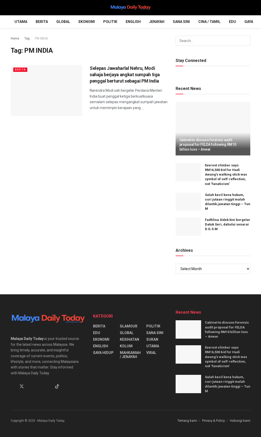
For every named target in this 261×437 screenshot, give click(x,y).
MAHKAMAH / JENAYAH (130, 355)
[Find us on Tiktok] (57, 386)
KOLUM (126, 346)
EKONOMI (87, 22)
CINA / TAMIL (209, 22)
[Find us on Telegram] (39, 387)
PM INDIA (41, 38)
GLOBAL (63, 22)
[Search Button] (248, 7)
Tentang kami (187, 420)
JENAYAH (156, 22)
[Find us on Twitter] (21, 386)
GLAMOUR (128, 326)
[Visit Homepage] (130, 8)
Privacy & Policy (213, 420)
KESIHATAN (129, 339)
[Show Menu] (13, 7)
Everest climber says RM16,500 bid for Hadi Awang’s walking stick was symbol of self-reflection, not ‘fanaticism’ (226, 174)
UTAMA (21, 22)
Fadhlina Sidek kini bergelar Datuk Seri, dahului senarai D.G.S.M (227, 224)
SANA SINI (181, 22)
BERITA (42, 22)
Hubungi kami (240, 420)
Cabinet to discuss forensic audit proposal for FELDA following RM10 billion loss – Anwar (207, 144)
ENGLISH (133, 22)
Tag (27, 38)
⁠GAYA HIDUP (103, 353)
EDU (232, 22)
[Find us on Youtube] (48, 387)
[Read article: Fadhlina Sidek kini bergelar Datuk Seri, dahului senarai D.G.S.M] (188, 227)
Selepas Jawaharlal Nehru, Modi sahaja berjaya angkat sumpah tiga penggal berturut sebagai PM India (125, 74)
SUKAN (152, 339)
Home (15, 38)
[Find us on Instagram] (31, 387)
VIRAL (151, 353)
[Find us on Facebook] (12, 387)
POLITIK (110, 22)
